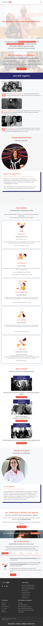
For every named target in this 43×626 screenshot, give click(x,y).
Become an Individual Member (28, 585)
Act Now (13, 574)
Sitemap (14, 618)
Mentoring (4, 604)
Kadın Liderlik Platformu (23, 604)
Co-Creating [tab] (29, 553)
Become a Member (21, 526)
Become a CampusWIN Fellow (28, 587)
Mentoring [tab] (13, 553)
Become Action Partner (21, 443)
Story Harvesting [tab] (21, 553)
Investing (3, 610)
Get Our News (25, 597)
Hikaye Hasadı (21, 612)
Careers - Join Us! (25, 596)
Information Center (26, 592)
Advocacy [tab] (5, 553)
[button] (40, 2)
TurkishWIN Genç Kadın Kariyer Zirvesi (25, 610)
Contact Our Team (26, 594)
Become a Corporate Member (28, 588)
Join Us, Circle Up (21, 68)
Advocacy (4, 603)
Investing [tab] (37, 553)
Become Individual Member (21, 397)
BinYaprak (20, 603)
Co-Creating (4, 608)
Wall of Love (4, 612)
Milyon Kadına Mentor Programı (24, 606)
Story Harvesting (5, 606)
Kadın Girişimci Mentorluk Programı (25, 608)
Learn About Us (25, 590)
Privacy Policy (9, 618)
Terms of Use (4, 618)
